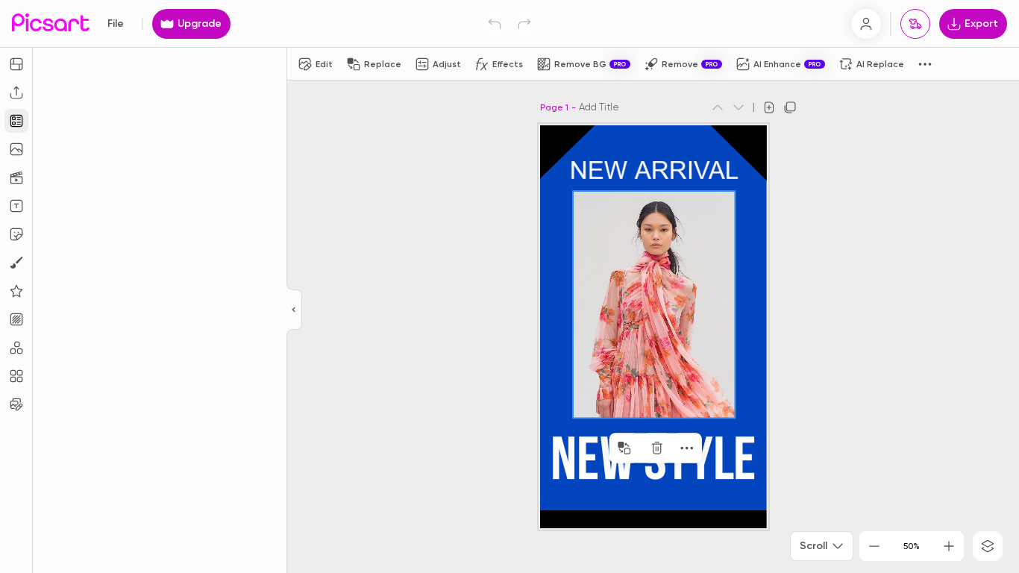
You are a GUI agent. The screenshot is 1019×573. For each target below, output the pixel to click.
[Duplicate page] (790, 107)
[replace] (624, 448)
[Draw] (16, 263)
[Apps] (16, 348)
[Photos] (16, 149)
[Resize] (16, 64)
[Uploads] (16, 92)
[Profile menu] (866, 24)
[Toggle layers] (988, 546)
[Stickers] (16, 234)
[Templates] (16, 121)
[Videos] (16, 178)
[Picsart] (51, 23)
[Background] (16, 319)
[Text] (16, 206)
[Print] (915, 24)
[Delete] (657, 448)
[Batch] (16, 404)
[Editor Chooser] (294, 310)
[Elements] (16, 291)
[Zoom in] (949, 546)
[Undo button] (495, 24)
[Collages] (16, 376)
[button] (509, 286)
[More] (687, 448)
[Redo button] (524, 24)
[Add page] (769, 107)
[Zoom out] (874, 546)
